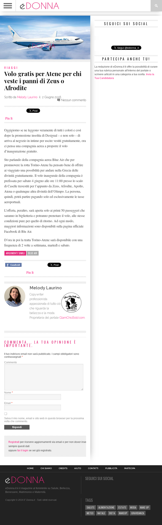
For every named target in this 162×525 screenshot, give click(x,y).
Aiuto (77, 468)
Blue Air (32, 253)
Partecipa (129, 468)
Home (30, 468)
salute (90, 507)
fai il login (22, 450)
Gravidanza (137, 513)
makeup (123, 513)
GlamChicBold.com (72, 317)
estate (122, 507)
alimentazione (106, 507)
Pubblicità (111, 468)
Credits (63, 468)
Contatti (93, 468)
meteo (90, 513)
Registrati (13, 442)
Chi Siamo (46, 468)
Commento (10, 362)
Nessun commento (73, 100)
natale (101, 513)
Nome (7, 392)
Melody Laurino (27, 97)
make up (144, 507)
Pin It (8, 118)
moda (133, 507)
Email (7, 403)
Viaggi (11, 67)
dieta (112, 513)
